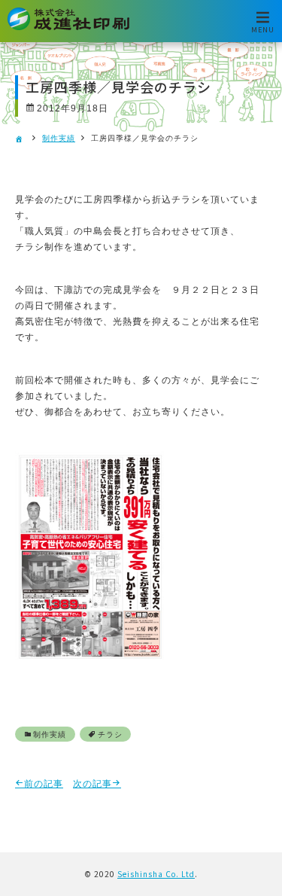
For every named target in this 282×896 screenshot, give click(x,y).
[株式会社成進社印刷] (68, 27)
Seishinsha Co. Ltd (156, 873)
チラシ (110, 734)
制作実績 (58, 138)
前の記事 (43, 784)
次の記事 (92, 784)
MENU (262, 29)
